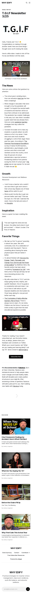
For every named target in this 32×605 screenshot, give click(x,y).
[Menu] (29, 2)
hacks (6, 191)
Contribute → (26, 552)
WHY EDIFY (7, 3)
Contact (16, 552)
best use (21, 98)
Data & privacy (7, 552)
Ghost (20, 559)
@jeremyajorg (23, 350)
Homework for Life (19, 269)
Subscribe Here (16, 357)
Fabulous (16, 386)
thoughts (10, 203)
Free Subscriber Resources (16, 555)
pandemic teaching (21, 122)
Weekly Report (6, 9)
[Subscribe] (28, 589)
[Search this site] (26, 2)
